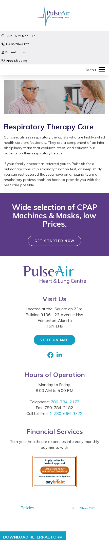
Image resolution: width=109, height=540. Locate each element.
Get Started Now (54, 241)
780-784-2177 (65, 401)
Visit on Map (54, 340)
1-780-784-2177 (17, 44)
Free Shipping (16, 60)
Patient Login (15, 52)
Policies (27, 507)
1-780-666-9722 (66, 413)
